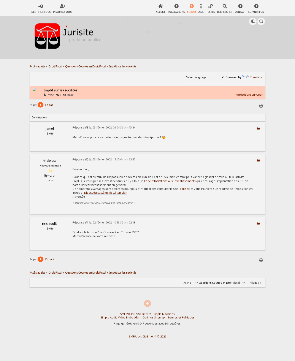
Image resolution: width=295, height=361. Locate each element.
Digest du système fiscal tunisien (105, 193)
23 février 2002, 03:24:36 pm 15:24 (104, 127)
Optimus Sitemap (154, 317)
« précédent (243, 95)
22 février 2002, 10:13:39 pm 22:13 (104, 222)
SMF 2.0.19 (126, 314)
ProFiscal (184, 189)
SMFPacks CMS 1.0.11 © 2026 (147, 336)
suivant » (257, 95)
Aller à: (188, 282)
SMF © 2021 (143, 314)
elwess (51, 160)
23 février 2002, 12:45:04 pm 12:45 (104, 159)
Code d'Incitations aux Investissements (170, 181)
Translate (256, 77)
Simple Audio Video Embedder (120, 317)
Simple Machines (164, 314)
